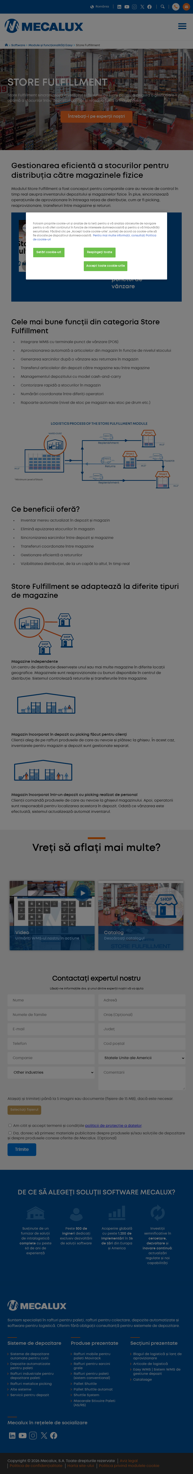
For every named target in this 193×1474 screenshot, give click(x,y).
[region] (96, 246)
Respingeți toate (99, 252)
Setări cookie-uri (48, 252)
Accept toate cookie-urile (105, 266)
